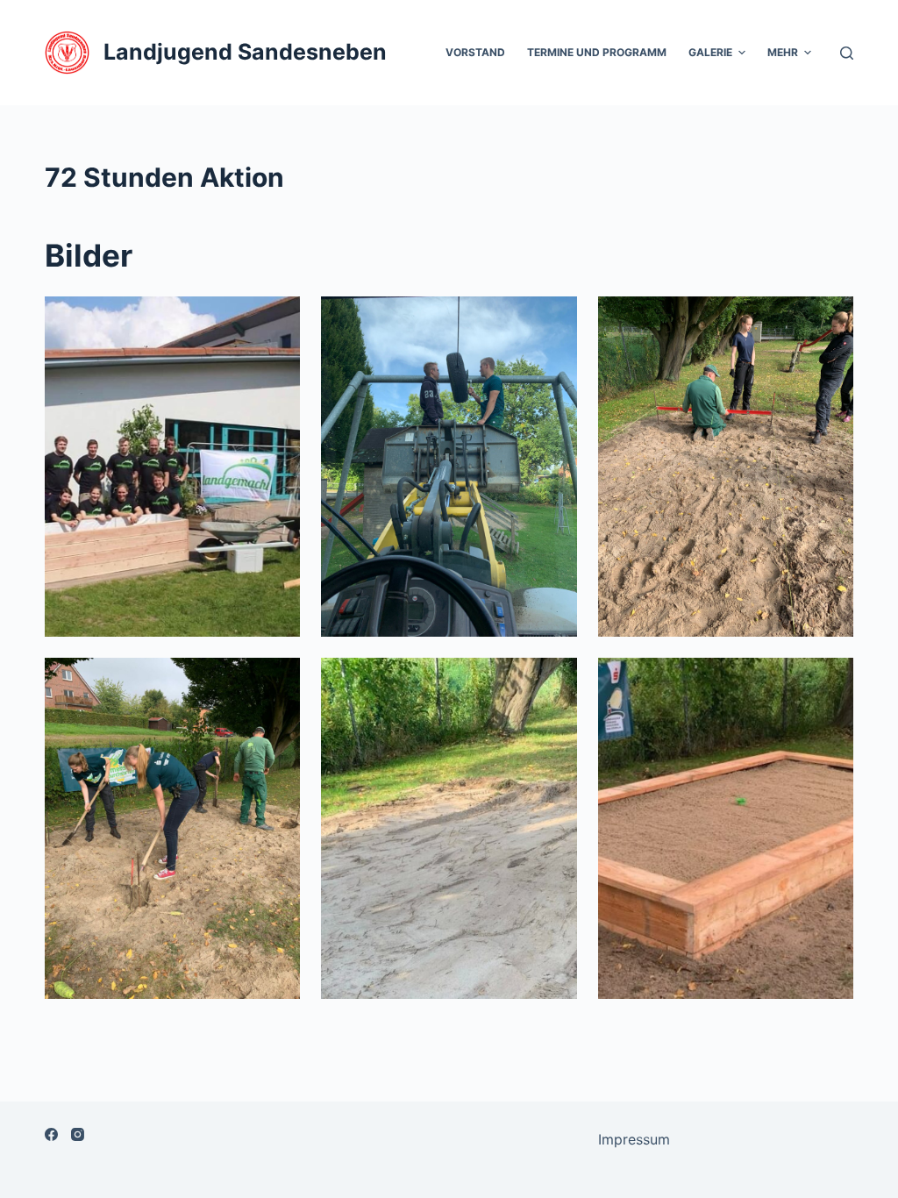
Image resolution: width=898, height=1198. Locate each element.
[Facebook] (51, 1134)
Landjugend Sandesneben (245, 52)
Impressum (634, 1139)
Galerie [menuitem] (710, 52)
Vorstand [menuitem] (475, 52)
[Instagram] (77, 1134)
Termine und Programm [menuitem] (596, 52)
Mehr (782, 52)
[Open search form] (846, 53)
